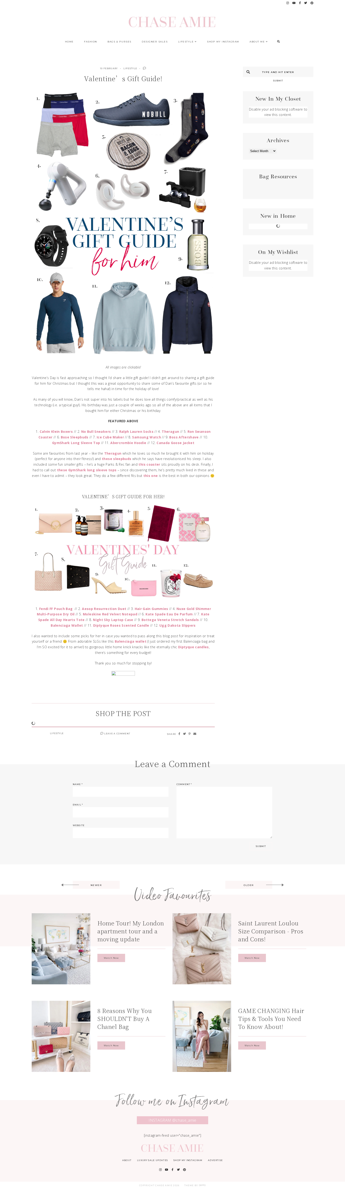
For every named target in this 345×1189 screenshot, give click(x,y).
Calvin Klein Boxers (56, 431)
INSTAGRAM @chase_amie (172, 1120)
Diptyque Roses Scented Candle (121, 625)
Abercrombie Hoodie (128, 443)
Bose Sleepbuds (74, 437)
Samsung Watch (146, 437)
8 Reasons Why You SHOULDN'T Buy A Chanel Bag (124, 1018)
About (127, 1160)
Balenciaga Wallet (67, 625)
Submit (278, 80)
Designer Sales (155, 41)
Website (78, 825)
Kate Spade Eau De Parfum (169, 614)
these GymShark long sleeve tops (87, 470)
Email (78, 804)
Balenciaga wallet (130, 641)
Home (69, 41)
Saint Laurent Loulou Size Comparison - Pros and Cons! (270, 931)
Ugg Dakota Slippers (177, 625)
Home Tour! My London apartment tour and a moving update (130, 931)
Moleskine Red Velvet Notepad (110, 614)
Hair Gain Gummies (151, 608)
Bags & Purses (119, 41)
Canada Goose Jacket (175, 443)
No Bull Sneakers (96, 431)
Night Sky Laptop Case (113, 620)
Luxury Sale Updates (152, 1160)
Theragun (170, 431)
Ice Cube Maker (110, 437)
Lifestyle (186, 41)
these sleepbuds (116, 458)
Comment (184, 784)
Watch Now (111, 958)
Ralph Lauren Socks (136, 431)
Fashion (90, 41)
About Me (257, 41)
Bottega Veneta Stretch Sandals (170, 620)
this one (150, 475)
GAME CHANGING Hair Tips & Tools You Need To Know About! (271, 1018)
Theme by (191, 1185)
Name (78, 784)
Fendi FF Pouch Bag (56, 608)
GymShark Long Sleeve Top (76, 443)
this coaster (149, 464)
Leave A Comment (117, 733)
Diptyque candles (193, 647)
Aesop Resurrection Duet (104, 608)
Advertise (215, 1160)
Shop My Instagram (223, 41)
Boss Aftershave (184, 437)
